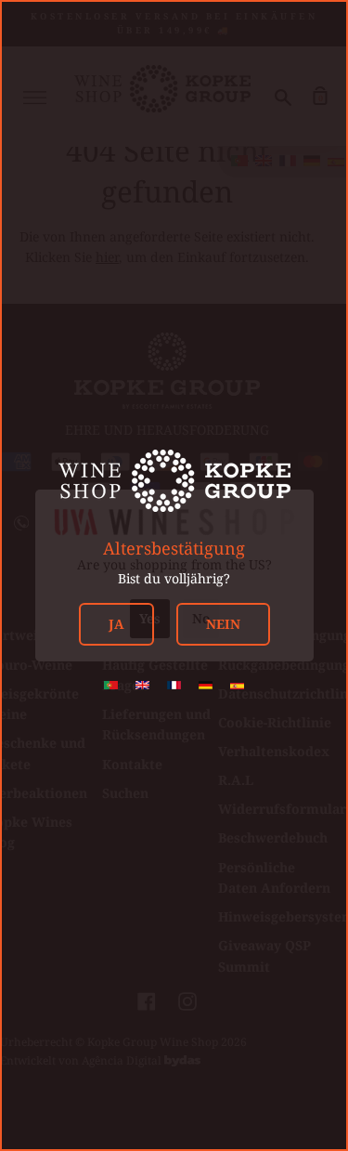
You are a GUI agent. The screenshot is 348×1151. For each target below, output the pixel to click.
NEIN (223, 624)
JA (116, 624)
